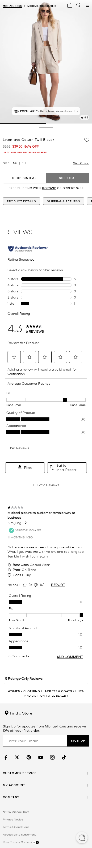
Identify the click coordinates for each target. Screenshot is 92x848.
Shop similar (24, 178)
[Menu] (86, 5)
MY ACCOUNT (14, 785)
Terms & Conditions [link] (16, 827)
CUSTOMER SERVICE (20, 773)
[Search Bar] (78, 5)
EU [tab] (24, 163)
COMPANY (11, 797)
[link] (5, 757)
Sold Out (67, 178)
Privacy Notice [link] (13, 819)
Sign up (78, 741)
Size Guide (81, 163)
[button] (82, 838)
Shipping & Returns (63, 201)
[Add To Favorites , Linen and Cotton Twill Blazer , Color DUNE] (86, 139)
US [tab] (15, 163)
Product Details (21, 201)
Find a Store (20, 712)
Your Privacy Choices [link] (18, 842)
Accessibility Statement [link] (19, 834)
